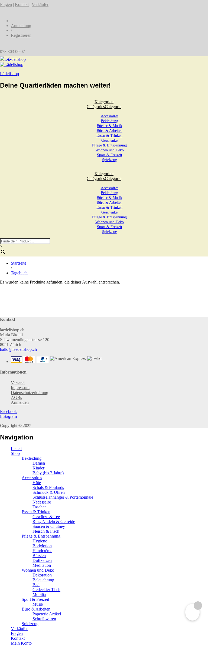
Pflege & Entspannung (109, 145)
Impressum (20, 387)
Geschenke (109, 140)
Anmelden (20, 402)
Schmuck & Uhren (48, 492)
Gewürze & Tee (46, 516)
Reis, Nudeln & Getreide (53, 521)
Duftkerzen (42, 560)
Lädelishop (9, 73)
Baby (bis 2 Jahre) (48, 473)
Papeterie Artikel (46, 614)
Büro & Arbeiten (109, 131)
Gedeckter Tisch (46, 589)
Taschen (39, 507)
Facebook (8, 411)
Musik (37, 604)
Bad (36, 584)
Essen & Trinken (109, 136)
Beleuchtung (43, 580)
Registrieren (21, 35)
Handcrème (42, 550)
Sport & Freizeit (109, 155)
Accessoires (109, 116)
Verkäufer (40, 4)
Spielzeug (109, 160)
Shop (15, 453)
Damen (38, 463)
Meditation (41, 565)
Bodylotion (42, 546)
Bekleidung (109, 121)
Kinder (38, 468)
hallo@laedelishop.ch (18, 349)
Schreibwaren (44, 618)
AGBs (16, 397)
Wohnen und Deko (109, 150)
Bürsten (39, 555)
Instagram (8, 416)
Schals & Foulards (48, 487)
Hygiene (39, 541)
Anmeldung (21, 25)
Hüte (36, 482)
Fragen (6, 4)
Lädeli (16, 448)
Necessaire (41, 502)
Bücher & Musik (109, 126)
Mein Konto (21, 643)
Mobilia (39, 594)
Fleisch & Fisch (45, 531)
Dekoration (42, 575)
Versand (18, 383)
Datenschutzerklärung (29, 392)
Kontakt (22, 4)
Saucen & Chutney (48, 526)
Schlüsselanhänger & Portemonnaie (62, 497)
